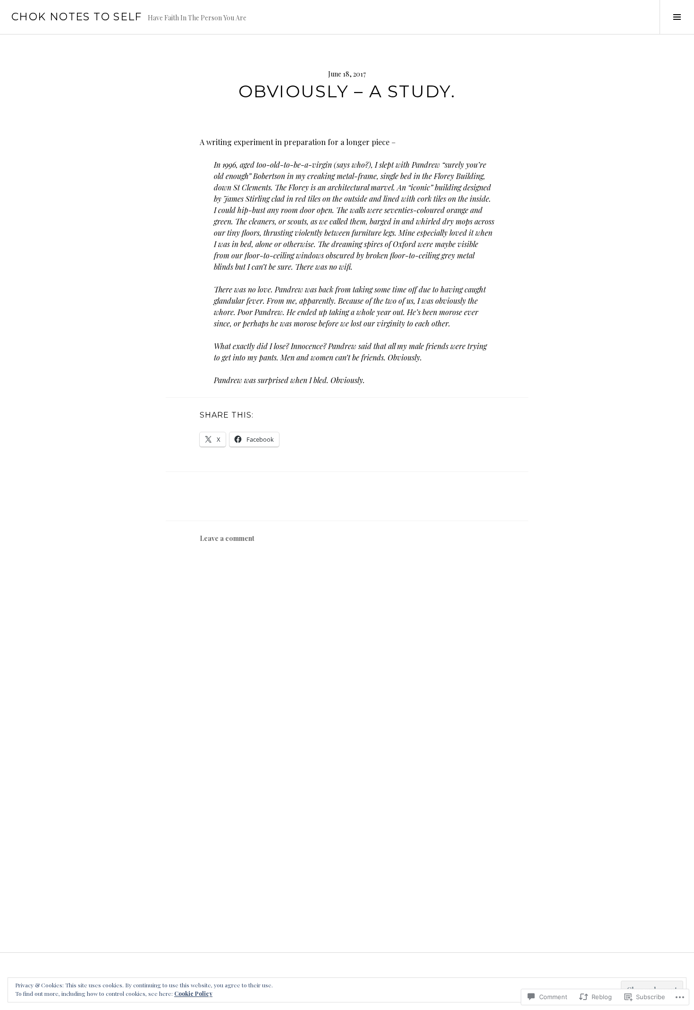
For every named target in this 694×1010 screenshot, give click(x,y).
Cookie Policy (193, 993)
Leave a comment (227, 538)
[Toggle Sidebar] (677, 17)
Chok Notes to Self (76, 16)
